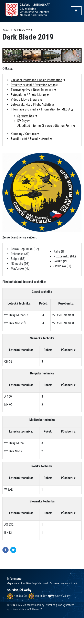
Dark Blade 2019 (22, 30)
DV (22, 121)
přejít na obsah (11, 3)
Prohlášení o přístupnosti (35, 583)
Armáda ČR (20, 595)
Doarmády (40, 595)
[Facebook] (5, 550)
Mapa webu (13, 583)
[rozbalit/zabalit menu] (76, 10)
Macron (29, 609)
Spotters (25, 116)
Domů (5, 30)
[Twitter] (13, 550)
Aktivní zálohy (62, 595)
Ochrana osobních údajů (63, 583)
